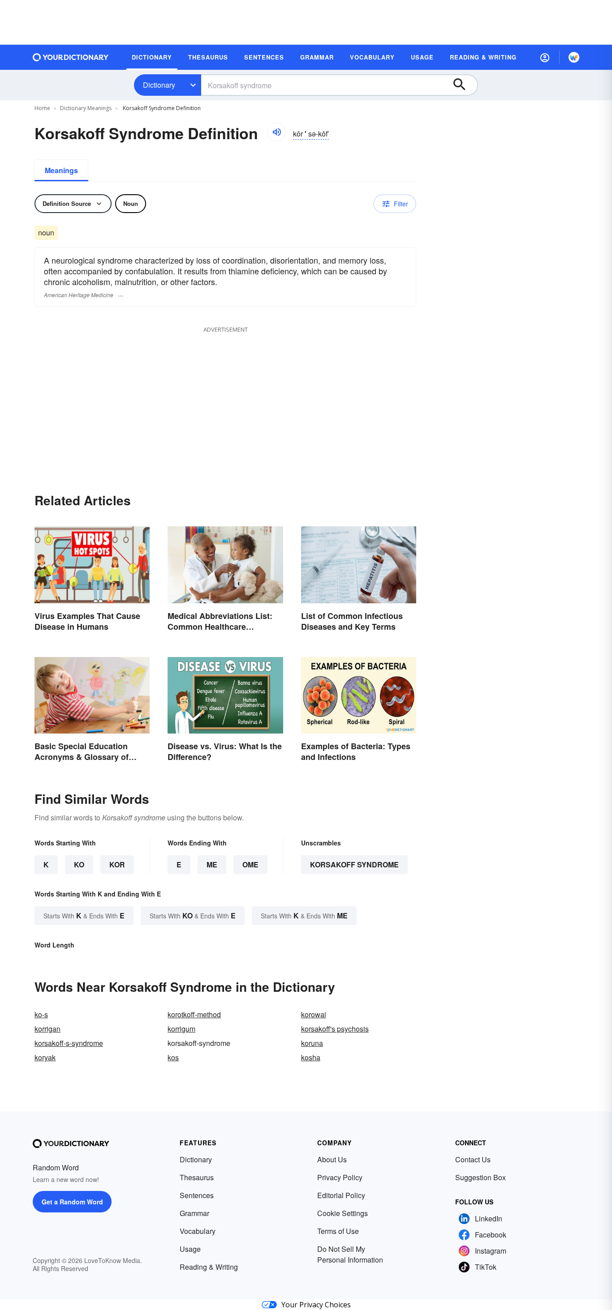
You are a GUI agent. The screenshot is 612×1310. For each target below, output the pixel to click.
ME (212, 864)
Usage (190, 1249)
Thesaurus (197, 1177)
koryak (45, 1057)
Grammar (194, 1213)
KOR (117, 864)
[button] (544, 57)
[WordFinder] (574, 57)
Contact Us (473, 1159)
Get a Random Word (72, 1201)
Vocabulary (197, 1231)
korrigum (181, 1029)
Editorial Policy (341, 1195)
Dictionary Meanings (86, 108)
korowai (313, 1014)
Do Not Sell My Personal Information (350, 1254)
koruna (312, 1043)
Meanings (61, 170)
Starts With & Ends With (84, 915)
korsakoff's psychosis (335, 1029)
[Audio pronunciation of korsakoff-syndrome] (276, 132)
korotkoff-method (194, 1014)
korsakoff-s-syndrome (68, 1043)
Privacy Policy (339, 1177)
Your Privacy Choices (316, 1305)
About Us (332, 1159)
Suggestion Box (480, 1177)
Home (42, 108)
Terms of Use (338, 1231)
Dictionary (159, 85)
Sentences (197, 1195)
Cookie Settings (342, 1213)
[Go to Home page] (71, 57)
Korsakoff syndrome (354, 864)
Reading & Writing (209, 1267)
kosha (310, 1057)
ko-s (41, 1014)
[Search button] (463, 85)
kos (173, 1057)
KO (79, 864)
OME (250, 864)
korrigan (47, 1029)
